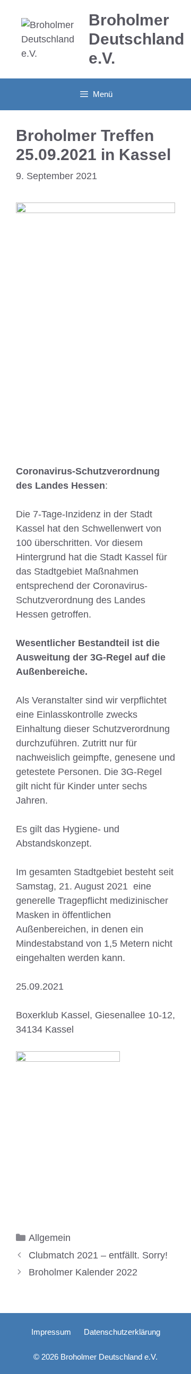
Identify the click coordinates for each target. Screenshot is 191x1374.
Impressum (51, 1331)
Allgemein (50, 1237)
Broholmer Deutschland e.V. (136, 39)
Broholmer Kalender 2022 (83, 1272)
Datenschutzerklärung (122, 1331)
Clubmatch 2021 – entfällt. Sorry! (98, 1255)
